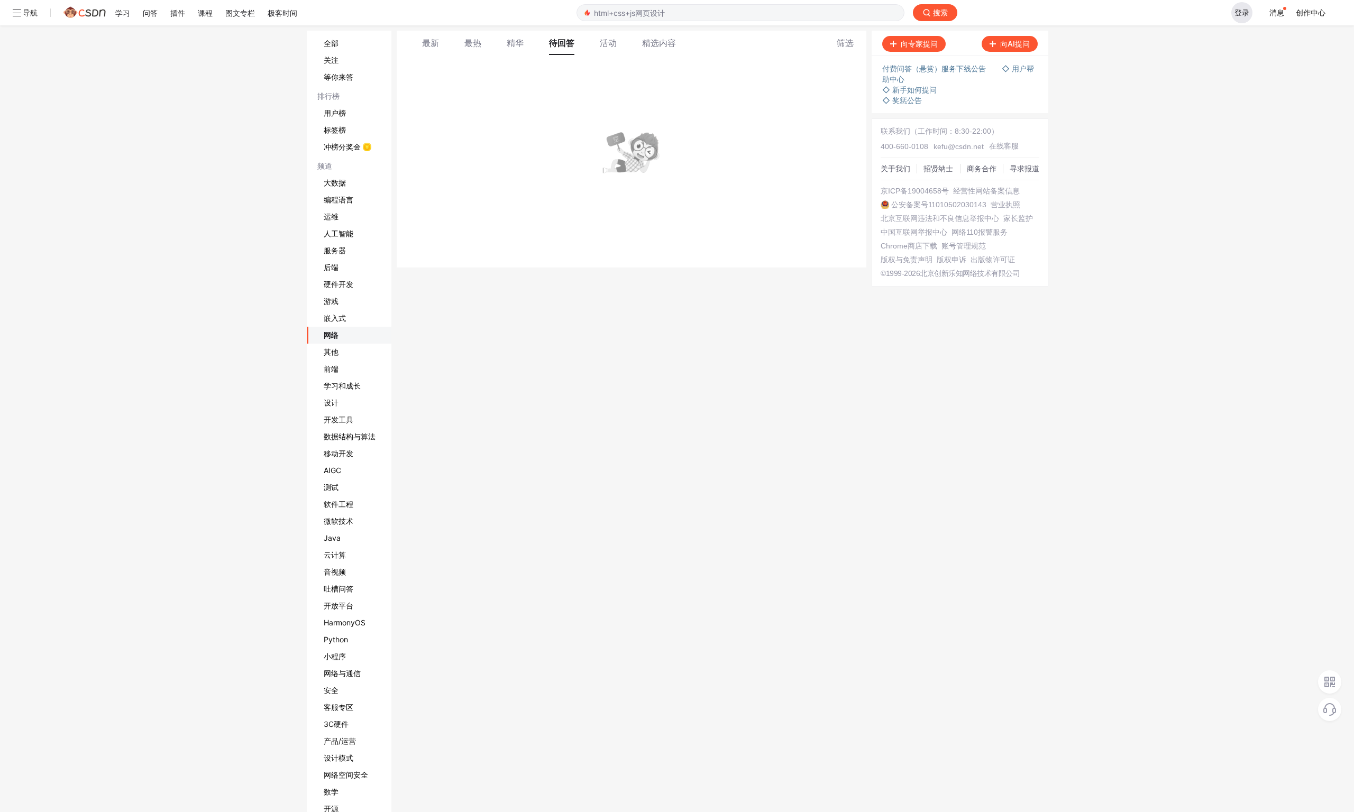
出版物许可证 (993, 259)
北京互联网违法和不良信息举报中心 (940, 218)
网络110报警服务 (980, 232)
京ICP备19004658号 (915, 191)
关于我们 (895, 168)
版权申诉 (951, 259)
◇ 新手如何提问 (909, 89)
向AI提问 (1015, 43)
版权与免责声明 (906, 259)
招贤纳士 (938, 168)
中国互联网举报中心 (914, 232)
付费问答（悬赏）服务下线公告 (934, 68)
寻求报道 (1024, 168)
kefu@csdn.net (959, 146)
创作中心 (1310, 12)
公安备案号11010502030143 (938, 204)
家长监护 (1018, 218)
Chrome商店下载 (909, 246)
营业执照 (1005, 204)
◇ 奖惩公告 (902, 100)
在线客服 (1004, 146)
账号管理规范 (963, 246)
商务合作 (981, 168)
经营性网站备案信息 (986, 191)
